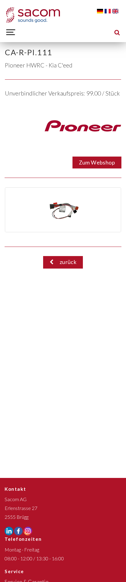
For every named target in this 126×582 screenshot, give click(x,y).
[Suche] (117, 32)
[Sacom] (33, 15)
